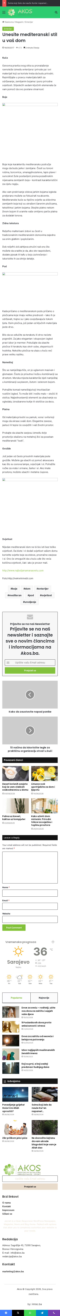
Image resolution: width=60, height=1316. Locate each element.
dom (27, 588)
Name (6, 887)
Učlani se (7, 1213)
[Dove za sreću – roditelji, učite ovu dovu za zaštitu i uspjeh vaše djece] (10, 1012)
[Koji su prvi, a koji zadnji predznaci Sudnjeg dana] (10, 1068)
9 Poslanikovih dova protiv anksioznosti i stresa (36, 1024)
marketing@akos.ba (13, 1271)
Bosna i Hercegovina (12, 1249)
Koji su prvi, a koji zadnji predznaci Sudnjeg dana (35, 1065)
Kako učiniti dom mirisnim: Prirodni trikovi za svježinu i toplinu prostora (41, 821)
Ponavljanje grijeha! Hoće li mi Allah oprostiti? (13, 1108)
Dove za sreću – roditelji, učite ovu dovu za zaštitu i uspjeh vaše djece (38, 1011)
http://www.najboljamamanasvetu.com (23, 570)
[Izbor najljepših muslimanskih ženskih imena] (10, 1054)
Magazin (19, 22)
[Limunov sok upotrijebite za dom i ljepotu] (44, 773)
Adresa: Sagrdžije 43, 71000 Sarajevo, (21, 1245)
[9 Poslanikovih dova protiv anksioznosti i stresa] (10, 1027)
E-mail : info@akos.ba (13, 1252)
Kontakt (6, 1206)
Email (5, 900)
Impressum (8, 1210)
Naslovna (9, 22)
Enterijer (29, 22)
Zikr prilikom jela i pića (14, 1138)
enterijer (43, 588)
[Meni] (3, 13)
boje (14, 588)
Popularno (16, 997)
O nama (6, 1202)
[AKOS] (20, 12)
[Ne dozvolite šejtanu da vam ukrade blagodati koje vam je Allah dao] (45, 1127)
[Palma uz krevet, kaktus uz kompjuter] (15, 805)
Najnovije (44, 997)
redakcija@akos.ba (12, 1256)
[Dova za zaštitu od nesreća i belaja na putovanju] (10, 1040)
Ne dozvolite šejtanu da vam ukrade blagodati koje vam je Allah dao (44, 1142)
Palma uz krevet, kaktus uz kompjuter (13, 818)
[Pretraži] (56, 13)
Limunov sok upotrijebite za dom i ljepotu (43, 786)
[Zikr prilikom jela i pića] (15, 1127)
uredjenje (30, 601)
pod (31, 595)
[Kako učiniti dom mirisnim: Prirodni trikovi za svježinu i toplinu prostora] (44, 805)
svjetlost (47, 595)
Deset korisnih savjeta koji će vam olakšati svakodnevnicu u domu (15, 786)
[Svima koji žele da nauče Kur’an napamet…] (45, 1094)
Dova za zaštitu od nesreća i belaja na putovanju (38, 1038)
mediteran (15, 595)
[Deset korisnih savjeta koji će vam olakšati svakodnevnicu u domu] (15, 773)
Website (6, 913)
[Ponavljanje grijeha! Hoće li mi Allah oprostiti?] (15, 1094)
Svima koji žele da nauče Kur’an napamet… (28, 3)
